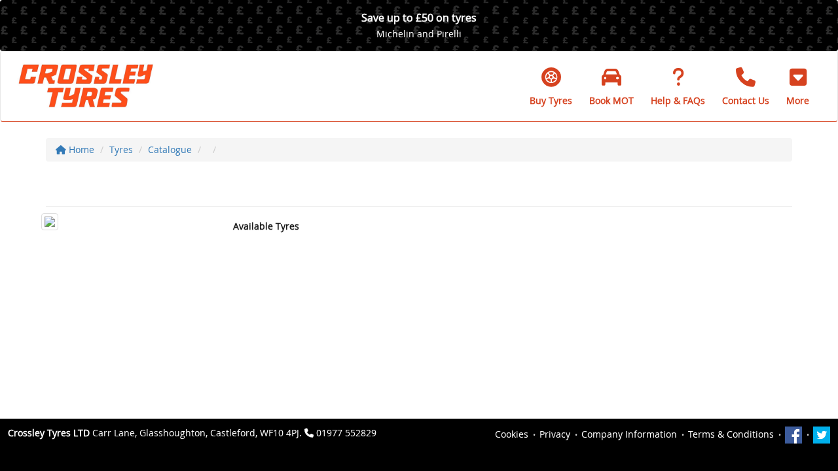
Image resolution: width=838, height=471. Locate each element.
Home (80, 149)
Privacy (554, 434)
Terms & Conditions (731, 434)
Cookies (511, 434)
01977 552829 (346, 433)
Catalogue (170, 149)
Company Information (629, 434)
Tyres (121, 149)
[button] (798, 86)
